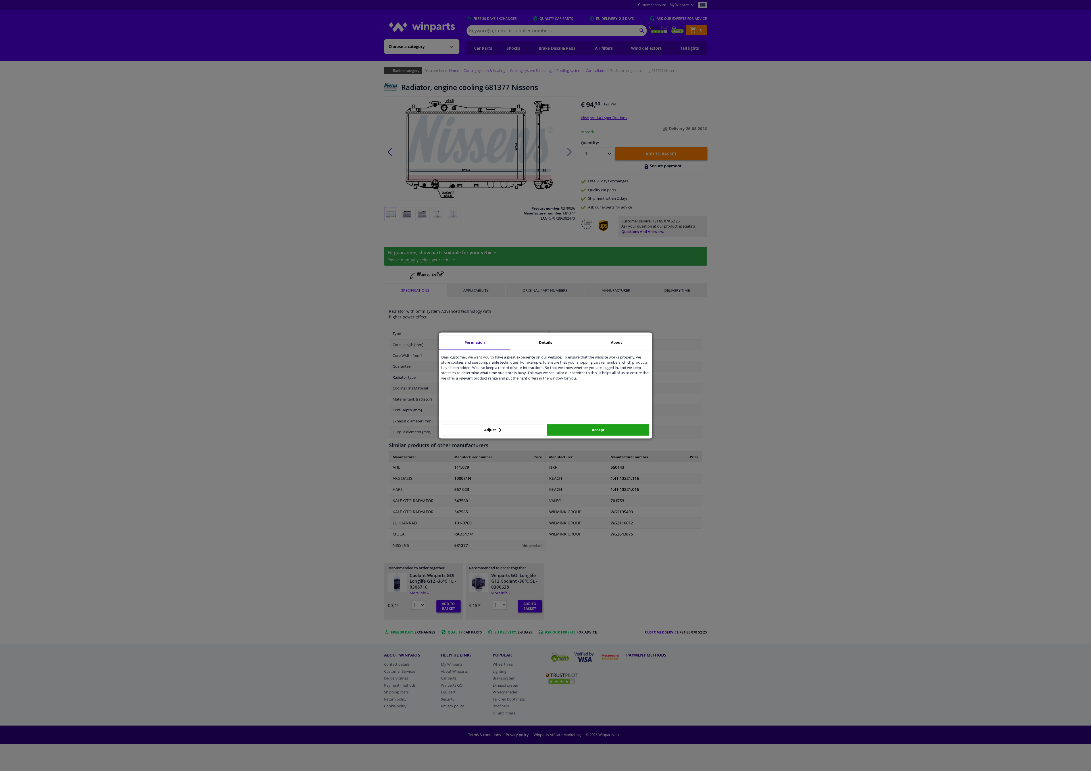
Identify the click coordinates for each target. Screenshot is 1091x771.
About (616, 342)
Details (545, 342)
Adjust (490, 429)
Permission (475, 342)
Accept (598, 429)
